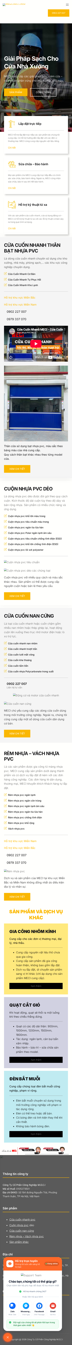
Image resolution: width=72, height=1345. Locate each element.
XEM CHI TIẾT (17, 468)
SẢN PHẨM (15, 92)
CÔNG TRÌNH (43, 92)
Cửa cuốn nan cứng (21, 1230)
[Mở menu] (67, 5)
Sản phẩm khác (19, 1242)
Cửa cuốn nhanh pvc (22, 1219)
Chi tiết (12, 148)
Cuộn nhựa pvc (18, 1225)
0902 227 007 (58, 13)
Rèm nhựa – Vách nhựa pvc (26, 1236)
